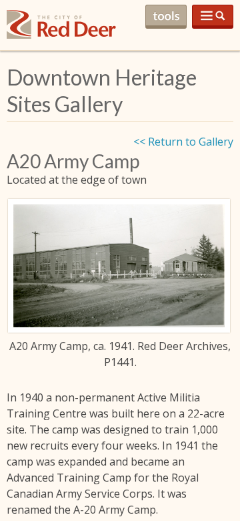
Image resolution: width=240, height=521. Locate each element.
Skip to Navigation (212, 17)
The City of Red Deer (61, 35)
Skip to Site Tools (166, 17)
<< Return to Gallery (183, 141)
